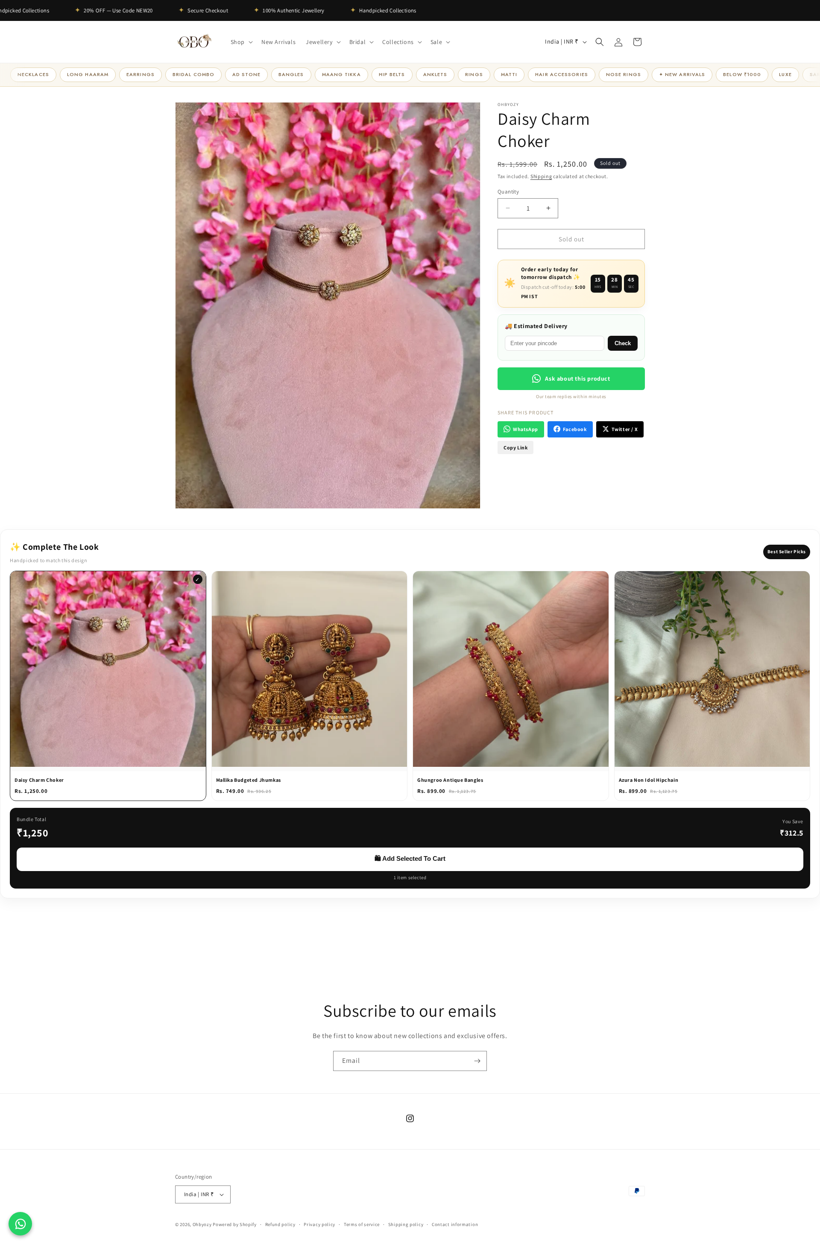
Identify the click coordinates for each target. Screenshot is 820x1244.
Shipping (541, 176)
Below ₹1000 (742, 74)
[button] (241, 42)
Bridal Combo (193, 74)
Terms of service (362, 1224)
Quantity (508, 191)
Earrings (140, 74)
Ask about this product (577, 378)
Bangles (291, 74)
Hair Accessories (561, 74)
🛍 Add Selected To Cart (410, 858)
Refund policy (280, 1224)
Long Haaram (87, 74)
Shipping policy (406, 1224)
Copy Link (515, 447)
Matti (509, 74)
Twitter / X (625, 429)
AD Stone (246, 74)
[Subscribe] (477, 1061)
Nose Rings (623, 74)
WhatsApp (525, 429)
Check (623, 343)
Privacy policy (319, 1224)
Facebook (575, 429)
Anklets (435, 74)
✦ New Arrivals (682, 74)
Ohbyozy (202, 1224)
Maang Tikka (341, 74)
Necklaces (33, 74)
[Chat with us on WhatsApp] (20, 1223)
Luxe (785, 74)
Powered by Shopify (235, 1224)
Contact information (455, 1224)
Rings (474, 74)
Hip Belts (392, 74)
